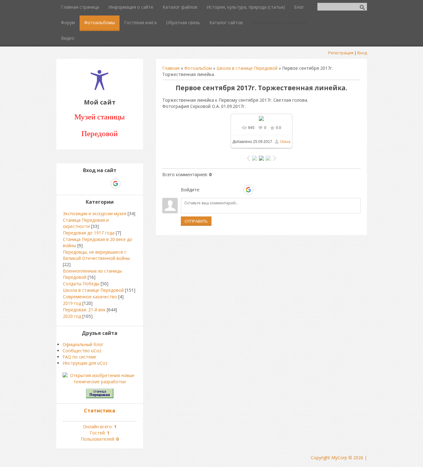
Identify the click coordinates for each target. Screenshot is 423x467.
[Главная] (99, 88)
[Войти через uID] (206, 189)
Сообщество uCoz (82, 351)
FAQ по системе (79, 357)
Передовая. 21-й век (84, 310)
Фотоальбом (198, 68)
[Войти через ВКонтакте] (216, 189)
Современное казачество (90, 297)
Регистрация (340, 53)
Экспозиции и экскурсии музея (94, 213)
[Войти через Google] (248, 190)
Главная (171, 68)
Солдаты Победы (81, 284)
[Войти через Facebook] (227, 189)
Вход (362, 53)
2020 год (72, 316)
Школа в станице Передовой (246, 68)
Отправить (196, 221)
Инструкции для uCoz (85, 363)
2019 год (72, 303)
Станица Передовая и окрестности (86, 223)
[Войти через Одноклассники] (259, 189)
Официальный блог (83, 344)
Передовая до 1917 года (89, 233)
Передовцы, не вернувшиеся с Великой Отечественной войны (96, 255)
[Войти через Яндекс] (237, 189)
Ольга (285, 142)
